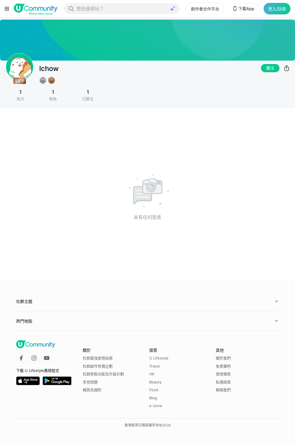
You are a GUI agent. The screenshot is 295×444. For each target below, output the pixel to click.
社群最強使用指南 (98, 358)
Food (153, 389)
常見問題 (90, 382)
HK (151, 374)
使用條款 (223, 374)
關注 (270, 67)
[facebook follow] (21, 358)
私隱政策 (223, 382)
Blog (153, 398)
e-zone (155, 405)
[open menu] (7, 8)
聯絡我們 (223, 389)
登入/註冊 (277, 8)
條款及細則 (92, 389)
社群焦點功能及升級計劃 (103, 374)
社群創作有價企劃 (98, 366)
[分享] (286, 68)
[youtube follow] (46, 358)
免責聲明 (223, 366)
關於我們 (223, 358)
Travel (154, 366)
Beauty (155, 382)
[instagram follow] (34, 358)
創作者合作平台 (205, 8)
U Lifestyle (159, 358)
